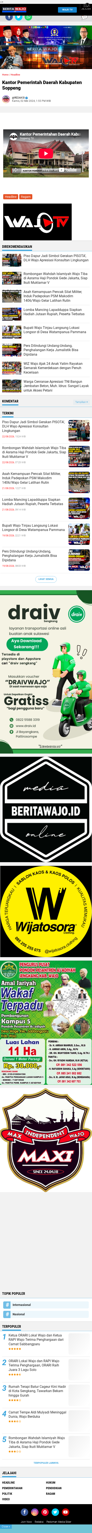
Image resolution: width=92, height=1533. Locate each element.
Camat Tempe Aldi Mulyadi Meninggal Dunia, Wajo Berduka (37, 1414)
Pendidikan (54, 1488)
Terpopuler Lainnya (46, 1463)
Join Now (26, 1521)
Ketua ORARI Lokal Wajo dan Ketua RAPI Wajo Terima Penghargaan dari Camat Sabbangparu (36, 1339)
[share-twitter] (18, 17)
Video (6, 1499)
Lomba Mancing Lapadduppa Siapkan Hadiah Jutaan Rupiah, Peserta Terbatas (32, 502)
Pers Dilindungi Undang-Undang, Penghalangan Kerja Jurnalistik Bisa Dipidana (29, 555)
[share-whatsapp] (28, 17)
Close (6, 1526)
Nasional (19, 1314)
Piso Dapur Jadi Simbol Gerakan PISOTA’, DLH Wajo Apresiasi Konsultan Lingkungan (33, 426)
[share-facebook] (9, 17)
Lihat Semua (46, 579)
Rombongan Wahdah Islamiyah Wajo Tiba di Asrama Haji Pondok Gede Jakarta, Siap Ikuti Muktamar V (34, 452)
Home (5, 74)
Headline (15, 74)
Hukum (50, 1482)
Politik (7, 1493)
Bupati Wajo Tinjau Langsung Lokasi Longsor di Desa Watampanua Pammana (33, 527)
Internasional (22, 1305)
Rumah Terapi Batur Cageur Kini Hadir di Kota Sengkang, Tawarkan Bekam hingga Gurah (37, 1391)
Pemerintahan (12, 1488)
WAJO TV (67, 9)
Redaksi (39, 1521)
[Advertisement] (46, 1241)
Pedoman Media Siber (58, 1521)
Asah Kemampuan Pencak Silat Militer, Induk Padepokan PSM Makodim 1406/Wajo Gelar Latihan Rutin (31, 478)
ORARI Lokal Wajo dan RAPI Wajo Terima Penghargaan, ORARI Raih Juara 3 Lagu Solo (34, 1365)
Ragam (26, 196)
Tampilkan (80, 402)
